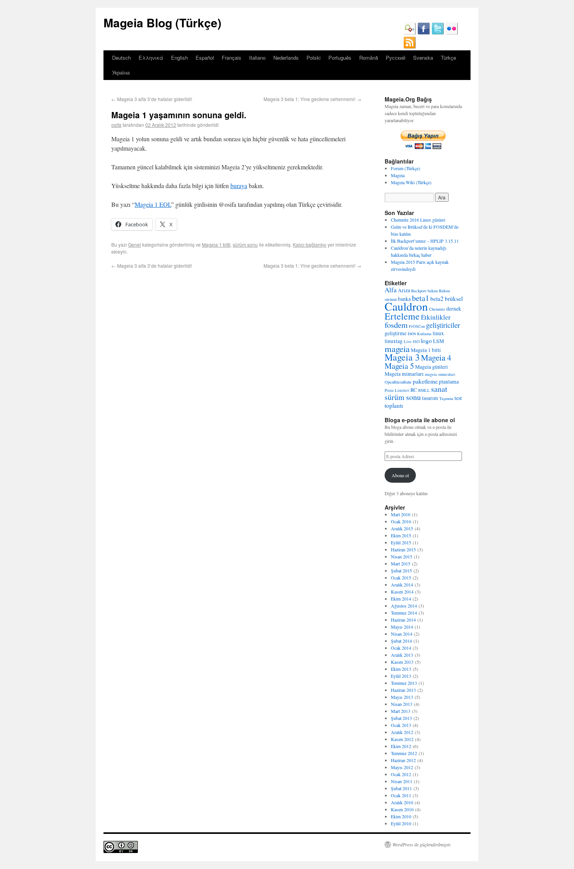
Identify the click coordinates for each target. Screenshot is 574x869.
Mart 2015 (400, 563)
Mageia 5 (399, 365)
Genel (134, 244)
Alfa (391, 289)
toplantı (394, 405)
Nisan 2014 (401, 634)
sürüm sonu (245, 244)
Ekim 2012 (401, 746)
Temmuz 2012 (404, 753)
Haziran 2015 (403, 549)
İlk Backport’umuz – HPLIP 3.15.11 (425, 241)
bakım (433, 290)
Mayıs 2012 (402, 767)
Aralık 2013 (402, 655)
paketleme (425, 381)
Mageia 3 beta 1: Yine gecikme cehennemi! (312, 99)
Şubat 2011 (401, 788)
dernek (453, 308)
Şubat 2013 (401, 718)
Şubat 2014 (401, 641)
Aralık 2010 (402, 802)
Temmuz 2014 (404, 613)
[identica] (409, 33)
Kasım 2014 (402, 591)
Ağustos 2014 (404, 605)
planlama (449, 381)
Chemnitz (437, 309)
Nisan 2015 (401, 556)
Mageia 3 (402, 357)
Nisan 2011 (401, 781)
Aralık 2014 (402, 584)
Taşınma (446, 398)
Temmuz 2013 (404, 683)
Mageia (398, 175)
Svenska (423, 57)
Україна (121, 72)
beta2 (437, 298)
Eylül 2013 (401, 676)
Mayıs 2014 (402, 627)
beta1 (420, 297)
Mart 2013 (400, 711)
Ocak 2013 (401, 725)
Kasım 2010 (402, 809)
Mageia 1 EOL (153, 204)
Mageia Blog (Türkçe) (162, 22)
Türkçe (448, 57)
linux (438, 333)
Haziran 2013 (403, 690)
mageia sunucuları (440, 374)
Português (339, 57)
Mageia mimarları (404, 373)
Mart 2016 (400, 514)
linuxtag (394, 341)
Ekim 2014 (401, 598)
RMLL (424, 390)
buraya (238, 185)
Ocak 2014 (401, 648)
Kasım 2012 (402, 739)
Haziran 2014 (403, 620)
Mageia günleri (431, 366)
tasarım (430, 398)
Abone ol (400, 475)
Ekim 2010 (401, 816)
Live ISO (412, 341)
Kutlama (424, 333)
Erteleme (402, 316)
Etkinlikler (436, 317)
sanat (439, 389)
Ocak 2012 (401, 774)
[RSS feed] (409, 47)
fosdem (396, 324)
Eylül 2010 (401, 823)
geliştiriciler (443, 325)
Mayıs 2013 (402, 697)
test (458, 398)
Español (205, 57)
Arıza (404, 290)
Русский (395, 57)
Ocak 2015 (401, 577)
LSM (438, 341)
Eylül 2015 (401, 542)
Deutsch (121, 57)
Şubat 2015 (401, 570)
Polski (314, 57)
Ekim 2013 (401, 669)
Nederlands (286, 57)
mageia (397, 348)
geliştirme (395, 333)
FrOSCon (417, 326)
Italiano (257, 57)
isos (412, 333)
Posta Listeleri (397, 390)
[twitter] (437, 33)
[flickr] (452, 33)
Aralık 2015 (402, 528)
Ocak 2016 (401, 521)
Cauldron (406, 306)
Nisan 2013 (401, 704)
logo (426, 341)
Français (231, 57)
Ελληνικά (151, 57)
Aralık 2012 (402, 732)
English (179, 57)
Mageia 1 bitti (216, 244)
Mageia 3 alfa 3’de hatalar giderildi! (151, 99)
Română (368, 57)
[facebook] (423, 33)
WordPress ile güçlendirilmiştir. (421, 844)
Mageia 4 (436, 357)
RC (413, 389)
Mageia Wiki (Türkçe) (411, 182)
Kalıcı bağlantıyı (309, 244)
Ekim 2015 (401, 535)
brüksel (454, 298)
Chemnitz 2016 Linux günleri (418, 220)
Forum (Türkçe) (405, 168)
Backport (418, 290)
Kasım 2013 (402, 662)
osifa (116, 124)
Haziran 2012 (403, 760)
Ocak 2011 (401, 795)
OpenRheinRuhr (398, 382)
